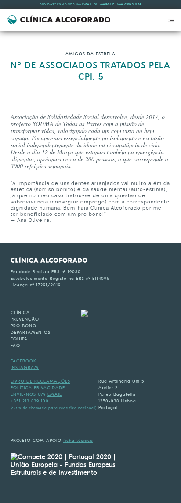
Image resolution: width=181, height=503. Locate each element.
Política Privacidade (38, 388)
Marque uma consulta (121, 4)
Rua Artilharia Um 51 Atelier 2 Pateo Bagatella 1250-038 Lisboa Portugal (122, 394)
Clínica (20, 312)
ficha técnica (78, 440)
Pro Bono (23, 326)
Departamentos (31, 332)
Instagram (25, 367)
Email (87, 4)
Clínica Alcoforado (59, 19)
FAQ (15, 345)
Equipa (19, 339)
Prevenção (25, 319)
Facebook (23, 361)
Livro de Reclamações (40, 381)
